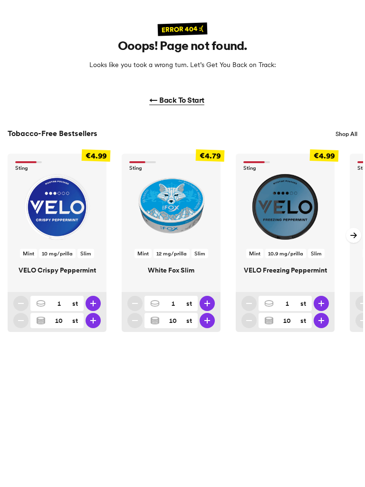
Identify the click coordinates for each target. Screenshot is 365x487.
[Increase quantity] (93, 303)
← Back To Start (176, 100)
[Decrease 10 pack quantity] (21, 320)
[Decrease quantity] (21, 303)
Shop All (346, 133)
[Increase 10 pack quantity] (93, 320)
